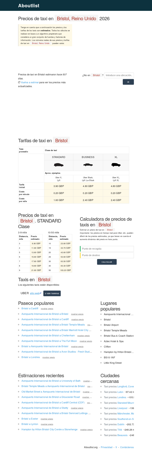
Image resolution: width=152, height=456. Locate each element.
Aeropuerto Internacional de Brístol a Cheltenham (48, 335)
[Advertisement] (106, 46)
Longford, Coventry (121, 386)
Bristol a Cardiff (30, 308)
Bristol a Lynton (30, 424)
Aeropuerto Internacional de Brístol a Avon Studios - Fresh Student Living (61, 351)
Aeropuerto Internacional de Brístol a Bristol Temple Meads (53, 324)
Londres (115, 397)
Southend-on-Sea (120, 419)
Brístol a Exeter (30, 418)
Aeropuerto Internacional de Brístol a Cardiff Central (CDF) (53, 402)
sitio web (34, 293)
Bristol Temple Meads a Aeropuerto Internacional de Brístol (53, 386)
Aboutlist (28, 5)
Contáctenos (127, 447)
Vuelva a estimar (29, 82)
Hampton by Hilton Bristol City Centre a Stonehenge (49, 429)
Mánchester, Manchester (124, 413)
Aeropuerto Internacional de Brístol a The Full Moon (49, 341)
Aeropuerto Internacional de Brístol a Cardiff (45, 319)
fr (116, 447)
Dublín (114, 424)
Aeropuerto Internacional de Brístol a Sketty (45, 407)
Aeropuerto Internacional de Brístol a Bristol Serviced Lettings (55, 413)
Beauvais (116, 435)
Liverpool (116, 408)
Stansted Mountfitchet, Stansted (127, 402)
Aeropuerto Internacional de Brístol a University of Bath (51, 380)
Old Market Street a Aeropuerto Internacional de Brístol (51, 391)
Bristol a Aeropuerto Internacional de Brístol (45, 346)
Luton (114, 392)
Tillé (113, 429)
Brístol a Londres (31, 357)
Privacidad (106, 447)
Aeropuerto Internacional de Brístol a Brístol (45, 314)
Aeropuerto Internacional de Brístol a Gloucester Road (51, 397)
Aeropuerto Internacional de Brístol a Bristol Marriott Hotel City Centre (59, 330)
